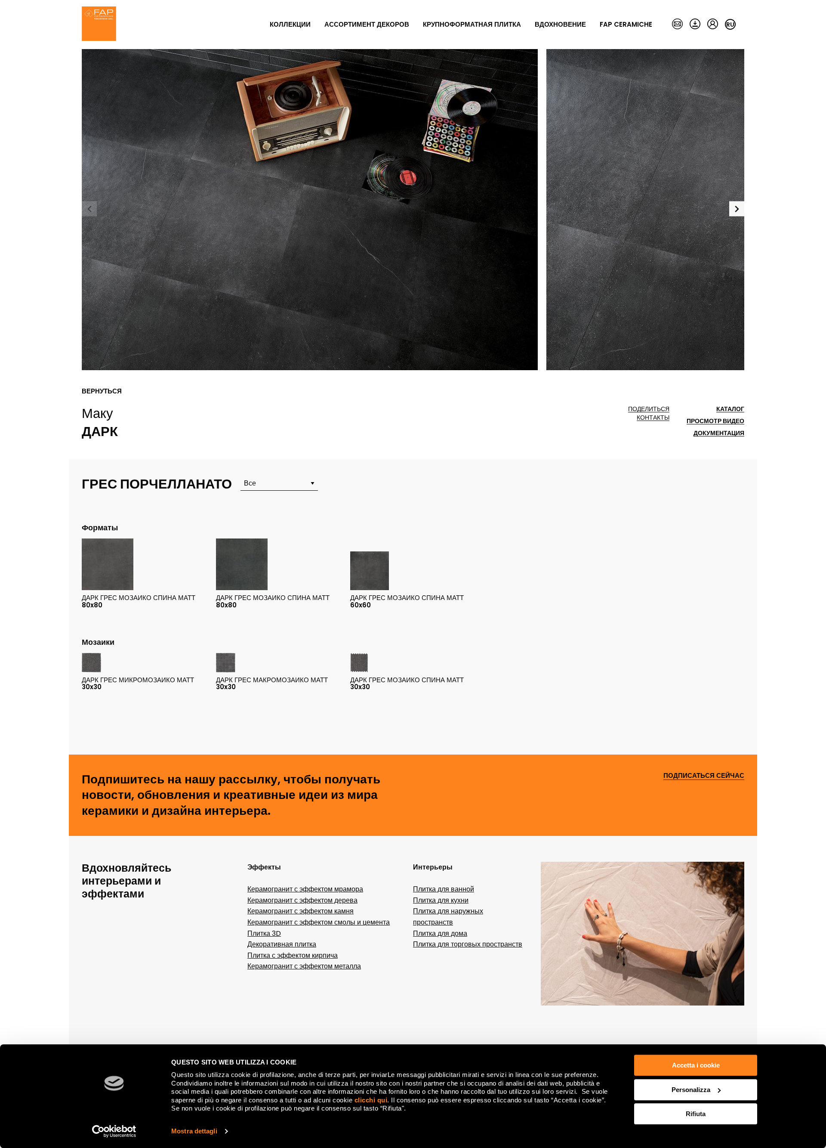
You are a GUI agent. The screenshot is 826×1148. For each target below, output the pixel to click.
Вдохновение (560, 24)
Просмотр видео (715, 421)
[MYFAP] (712, 25)
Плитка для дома (440, 933)
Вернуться (102, 391)
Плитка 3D (264, 933)
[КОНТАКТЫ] (677, 25)
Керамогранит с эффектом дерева (302, 900)
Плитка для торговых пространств (467, 944)
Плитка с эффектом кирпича (292, 955)
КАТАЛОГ (730, 409)
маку (97, 413)
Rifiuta (696, 1113)
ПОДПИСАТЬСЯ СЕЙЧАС (703, 776)
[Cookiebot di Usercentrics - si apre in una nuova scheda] (114, 1131)
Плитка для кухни (440, 900)
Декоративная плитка (281, 944)
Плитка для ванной (443, 889)
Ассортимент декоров (366, 24)
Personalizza (691, 1089)
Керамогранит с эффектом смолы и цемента (318, 922)
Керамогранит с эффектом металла (304, 966)
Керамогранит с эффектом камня (300, 911)
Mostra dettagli (194, 1131)
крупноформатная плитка (472, 24)
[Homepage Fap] (99, 24)
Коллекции (290, 24)
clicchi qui (371, 1100)
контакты (653, 418)
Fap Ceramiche (626, 24)
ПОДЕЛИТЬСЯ (648, 409)
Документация (718, 433)
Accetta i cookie (696, 1065)
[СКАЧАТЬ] (695, 25)
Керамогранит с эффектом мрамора (305, 889)
